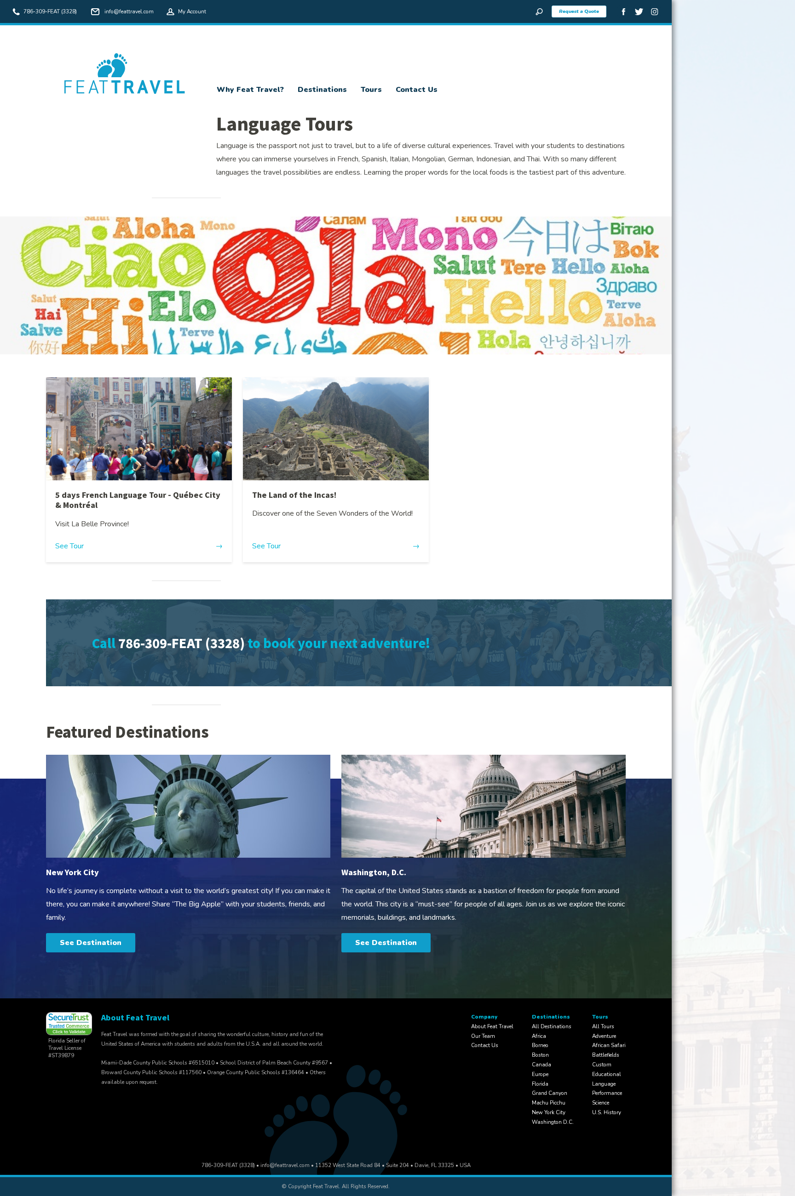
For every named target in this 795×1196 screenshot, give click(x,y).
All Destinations (551, 1026)
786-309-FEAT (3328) (50, 11)
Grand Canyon (549, 1093)
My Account (192, 11)
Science (600, 1102)
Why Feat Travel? (250, 90)
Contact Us (417, 90)
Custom (601, 1064)
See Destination (90, 943)
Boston (540, 1055)
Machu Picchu (548, 1102)
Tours (371, 90)
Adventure (604, 1036)
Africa (539, 1036)
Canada (541, 1064)
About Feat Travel (492, 1026)
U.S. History (606, 1112)
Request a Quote (579, 11)
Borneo (540, 1045)
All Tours (603, 1026)
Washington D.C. (553, 1122)
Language (604, 1084)
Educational (606, 1074)
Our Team (483, 1036)
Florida (540, 1084)
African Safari (609, 1045)
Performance (607, 1093)
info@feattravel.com (129, 11)
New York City (548, 1112)
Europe (540, 1074)
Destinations (322, 90)
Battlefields (605, 1055)
